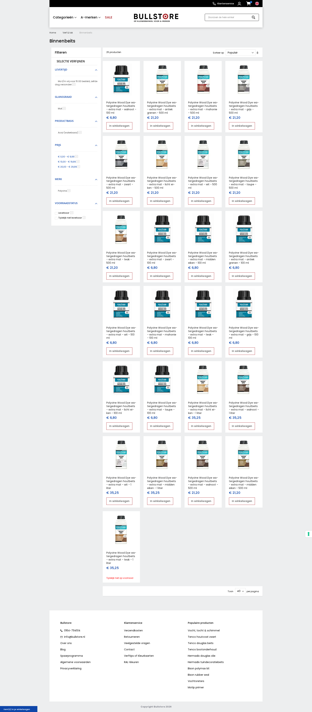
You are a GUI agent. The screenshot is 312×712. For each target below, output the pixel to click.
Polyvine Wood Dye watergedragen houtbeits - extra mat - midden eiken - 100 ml (203, 258)
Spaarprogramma (71, 656)
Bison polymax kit (198, 668)
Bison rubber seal (198, 675)
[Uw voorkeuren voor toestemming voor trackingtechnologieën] (308, 534)
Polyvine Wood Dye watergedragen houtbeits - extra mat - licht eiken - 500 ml (162, 183)
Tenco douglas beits (200, 643)
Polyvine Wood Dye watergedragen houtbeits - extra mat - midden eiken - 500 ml (244, 483)
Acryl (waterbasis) (70, 132)
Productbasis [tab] (64, 121)
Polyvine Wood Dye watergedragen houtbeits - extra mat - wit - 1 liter (121, 483)
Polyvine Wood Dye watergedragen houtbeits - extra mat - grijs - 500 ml (244, 108)
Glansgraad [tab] (63, 97)
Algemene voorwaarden (75, 662)
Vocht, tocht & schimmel (204, 630)
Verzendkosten (133, 630)
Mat (62, 108)
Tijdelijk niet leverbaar (71, 217)
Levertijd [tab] (61, 69)
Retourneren (132, 637)
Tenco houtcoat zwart (202, 637)
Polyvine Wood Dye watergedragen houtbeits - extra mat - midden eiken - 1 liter (162, 483)
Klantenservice (225, 3)
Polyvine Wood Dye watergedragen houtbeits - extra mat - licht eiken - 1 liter (203, 408)
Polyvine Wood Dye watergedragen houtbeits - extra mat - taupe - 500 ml (244, 183)
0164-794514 (71, 630)
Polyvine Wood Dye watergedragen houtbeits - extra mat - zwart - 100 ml (162, 258)
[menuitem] (65, 17)
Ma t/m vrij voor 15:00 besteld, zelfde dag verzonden (76, 83)
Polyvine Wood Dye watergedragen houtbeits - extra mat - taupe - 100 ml (162, 408)
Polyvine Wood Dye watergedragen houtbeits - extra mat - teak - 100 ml (203, 333)
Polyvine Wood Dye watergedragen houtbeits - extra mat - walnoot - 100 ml (121, 108)
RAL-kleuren (131, 662)
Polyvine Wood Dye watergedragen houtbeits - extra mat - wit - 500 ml (203, 183)
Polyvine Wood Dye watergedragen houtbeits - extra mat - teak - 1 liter (121, 558)
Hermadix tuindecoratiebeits (206, 662)
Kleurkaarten (146, 656)
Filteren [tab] (61, 52)
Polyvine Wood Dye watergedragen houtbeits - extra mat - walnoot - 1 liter (244, 408)
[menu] (90, 17)
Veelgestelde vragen (137, 643)
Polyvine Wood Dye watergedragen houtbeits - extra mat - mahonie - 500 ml (203, 108)
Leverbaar (65, 212)
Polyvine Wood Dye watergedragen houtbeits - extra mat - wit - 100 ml (121, 333)
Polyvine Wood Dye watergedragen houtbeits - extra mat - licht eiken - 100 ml (121, 408)
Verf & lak (68, 32)
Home (52, 32)
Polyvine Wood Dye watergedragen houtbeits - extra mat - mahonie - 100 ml (162, 333)
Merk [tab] (58, 179)
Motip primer (196, 687)
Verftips (129, 656)
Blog (63, 649)
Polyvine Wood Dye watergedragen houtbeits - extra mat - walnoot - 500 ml (203, 483)
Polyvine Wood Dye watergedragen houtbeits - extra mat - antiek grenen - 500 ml (162, 108)
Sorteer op (218, 52)
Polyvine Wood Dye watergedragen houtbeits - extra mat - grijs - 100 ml (244, 333)
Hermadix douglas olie (201, 656)
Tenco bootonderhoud (202, 649)
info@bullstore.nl (74, 637)
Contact (129, 649)
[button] (240, 3)
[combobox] (232, 17)
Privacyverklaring (70, 668)
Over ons (66, 643)
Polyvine (65, 190)
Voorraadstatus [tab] (66, 203)
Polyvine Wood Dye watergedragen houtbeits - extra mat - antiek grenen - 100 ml (244, 258)
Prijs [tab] (58, 145)
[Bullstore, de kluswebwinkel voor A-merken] (156, 17)
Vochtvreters (196, 681)
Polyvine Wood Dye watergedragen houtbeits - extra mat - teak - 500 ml (121, 258)
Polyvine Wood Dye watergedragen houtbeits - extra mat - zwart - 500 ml (121, 183)
